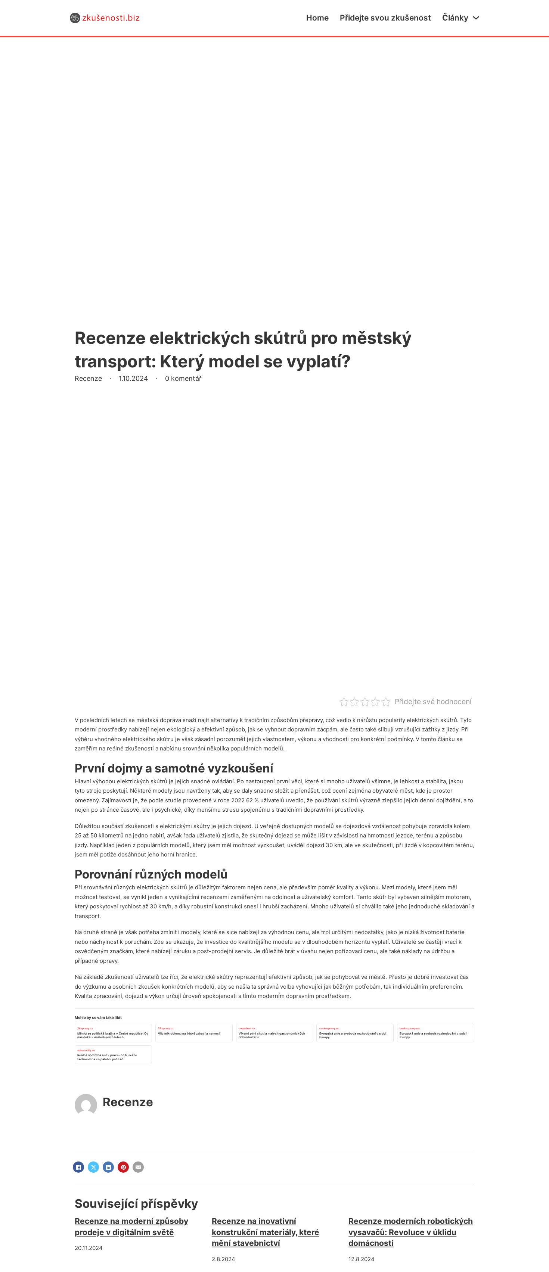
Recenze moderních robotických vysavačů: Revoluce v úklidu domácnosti (410, 1232)
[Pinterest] (123, 1167)
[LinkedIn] (108, 1167)
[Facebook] (78, 1167)
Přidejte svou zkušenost (385, 17)
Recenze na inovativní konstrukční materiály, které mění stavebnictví (265, 1232)
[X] (93, 1167)
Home (317, 17)
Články (455, 17)
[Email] (138, 1167)
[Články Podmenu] (476, 18)
